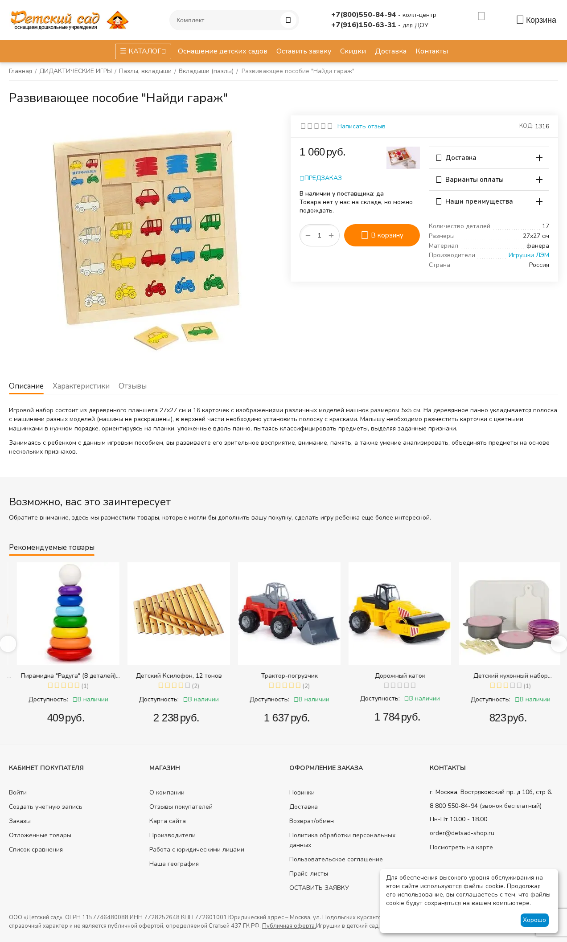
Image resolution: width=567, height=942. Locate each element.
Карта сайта (167, 821)
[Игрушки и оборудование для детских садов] (71, 19)
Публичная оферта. (289, 926)
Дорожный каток (394, 676)
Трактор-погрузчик (283, 676)
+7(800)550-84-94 (364, 15)
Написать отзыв (361, 126)
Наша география (174, 864)
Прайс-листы (308, 873)
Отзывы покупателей (181, 807)
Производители (172, 835)
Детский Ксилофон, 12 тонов (173, 676)
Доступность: (42, 699)
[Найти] (288, 20)
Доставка (303, 807)
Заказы (20, 821)
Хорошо (534, 920)
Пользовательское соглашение (336, 859)
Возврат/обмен (311, 821)
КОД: (526, 126)
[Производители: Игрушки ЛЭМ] (403, 157)
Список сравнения (36, 849)
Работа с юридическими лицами (196, 849)
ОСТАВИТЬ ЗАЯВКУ (319, 888)
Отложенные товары (40, 835)
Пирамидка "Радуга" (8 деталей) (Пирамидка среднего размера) (62, 676)
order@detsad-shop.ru (462, 833)
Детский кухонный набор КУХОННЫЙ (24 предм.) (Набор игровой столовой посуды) (504, 676)
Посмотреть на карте (461, 847)
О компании (167, 792)
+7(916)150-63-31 (364, 25)
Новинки (302, 792)
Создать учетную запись (45, 807)
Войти (18, 792)
